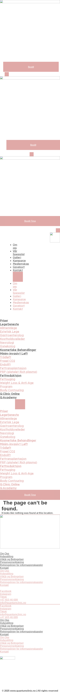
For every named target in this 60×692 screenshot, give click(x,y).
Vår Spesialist (19, 252)
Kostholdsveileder (12, 339)
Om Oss (4, 553)
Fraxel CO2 (7, 361)
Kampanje (19, 260)
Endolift (5, 364)
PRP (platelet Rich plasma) (18, 372)
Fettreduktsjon (10, 375)
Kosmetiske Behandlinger (18, 350)
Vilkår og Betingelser (12, 559)
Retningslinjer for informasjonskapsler (21, 565)
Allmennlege (8, 328)
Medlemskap (21, 263)
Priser (4, 320)
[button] (6, 74)
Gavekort (19, 267)
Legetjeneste (9, 324)
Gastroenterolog (12, 335)
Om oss (15, 246)
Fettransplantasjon (13, 368)
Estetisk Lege (9, 331)
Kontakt (18, 270)
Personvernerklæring (12, 562)
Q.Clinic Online (10, 394)
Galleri (17, 257)
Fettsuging (7, 379)
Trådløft (5, 357)
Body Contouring (12, 390)
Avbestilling (6, 556)
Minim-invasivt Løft (14, 353)
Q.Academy (8, 397)
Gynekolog (7, 346)
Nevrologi (7, 342)
